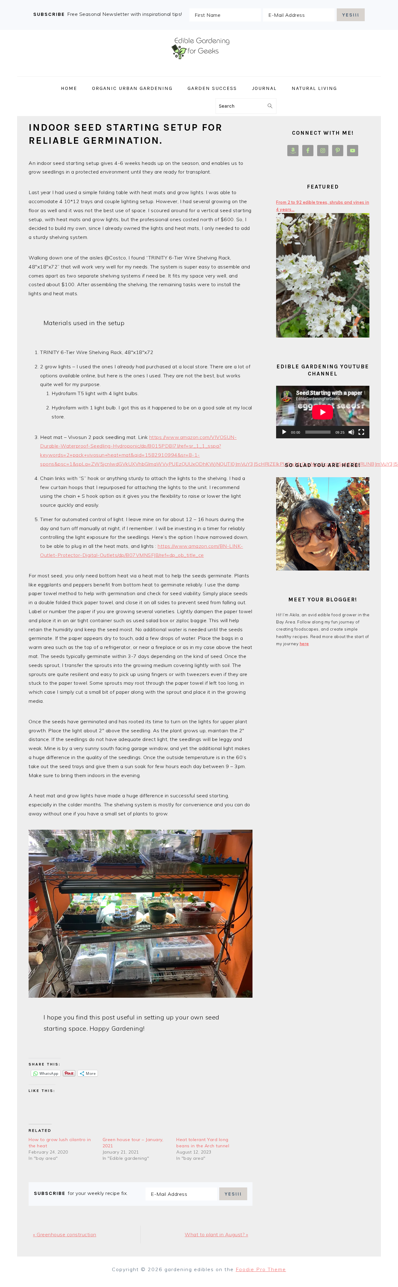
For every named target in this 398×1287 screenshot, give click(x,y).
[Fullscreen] (361, 432)
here (304, 643)
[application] (322, 412)
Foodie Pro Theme (261, 1269)
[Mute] (351, 432)
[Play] (284, 432)
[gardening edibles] (199, 72)
